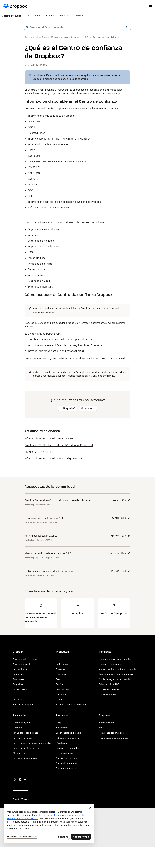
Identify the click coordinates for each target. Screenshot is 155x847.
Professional (62, 664)
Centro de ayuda (11, 15)
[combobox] (77, 27)
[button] (27, 27)
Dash (58, 679)
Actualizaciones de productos (71, 704)
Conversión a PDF (108, 694)
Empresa (60, 669)
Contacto (17, 727)
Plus (58, 659)
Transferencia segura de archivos (116, 674)
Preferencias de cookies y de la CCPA (32, 743)
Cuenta (50, 15)
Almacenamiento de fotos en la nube (118, 669)
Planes (59, 699)
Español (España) (21, 799)
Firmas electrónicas (109, 689)
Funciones (18, 674)
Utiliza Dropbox (33, 15)
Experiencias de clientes (68, 732)
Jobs (101, 727)
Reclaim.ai (61, 694)
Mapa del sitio (20, 753)
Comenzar (79, 15)
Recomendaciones (65, 753)
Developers (61, 743)
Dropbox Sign (63, 689)
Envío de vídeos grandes (111, 664)
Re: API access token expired (41, 535)
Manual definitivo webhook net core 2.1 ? (48, 553)
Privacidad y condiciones (25, 732)
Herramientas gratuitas (25, 704)
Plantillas (17, 699)
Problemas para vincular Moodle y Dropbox (49, 570)
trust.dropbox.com (49, 333)
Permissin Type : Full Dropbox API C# (46, 517)
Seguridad (18, 684)
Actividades (62, 727)
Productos (64, 15)
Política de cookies (22, 738)
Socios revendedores (66, 758)
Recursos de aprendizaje (25, 758)
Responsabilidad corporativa (113, 738)
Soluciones (18, 679)
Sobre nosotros (106, 722)
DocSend (61, 684)
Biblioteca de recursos (67, 738)
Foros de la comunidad (67, 748)
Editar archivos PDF (109, 684)
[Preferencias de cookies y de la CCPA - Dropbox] (49, 823)
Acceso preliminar (22, 689)
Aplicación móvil (21, 664)
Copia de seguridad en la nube (115, 679)
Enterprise (61, 674)
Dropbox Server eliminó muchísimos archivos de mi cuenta (58, 500)
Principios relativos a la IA (26, 748)
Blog (58, 722)
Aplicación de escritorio (25, 659)
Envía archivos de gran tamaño (115, 659)
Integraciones (20, 669)
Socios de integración (67, 763)
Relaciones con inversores (112, 732)
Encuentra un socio (66, 768)
